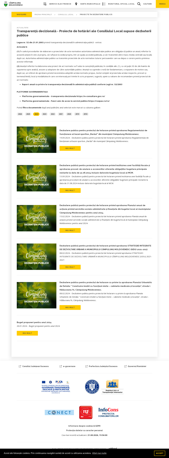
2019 (77, 114)
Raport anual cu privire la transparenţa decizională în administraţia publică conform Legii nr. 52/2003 (72, 84)
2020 (69, 114)
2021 (61, 114)
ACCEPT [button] (159, 453)
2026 (20, 114)
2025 (28, 114)
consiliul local (66, 14)
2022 (53, 114)
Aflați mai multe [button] (99, 453)
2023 (44, 114)
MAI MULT (70, 148)
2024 (36, 114)
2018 (85, 114)
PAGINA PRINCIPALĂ (43, 14)
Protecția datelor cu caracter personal (84, 430)
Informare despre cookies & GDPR (84, 426)
